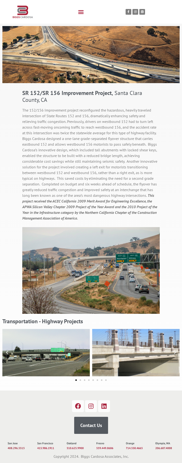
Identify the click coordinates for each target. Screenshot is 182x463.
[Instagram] (135, 12)
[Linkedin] (142, 12)
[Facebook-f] (128, 12)
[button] (81, 11)
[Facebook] (78, 406)
